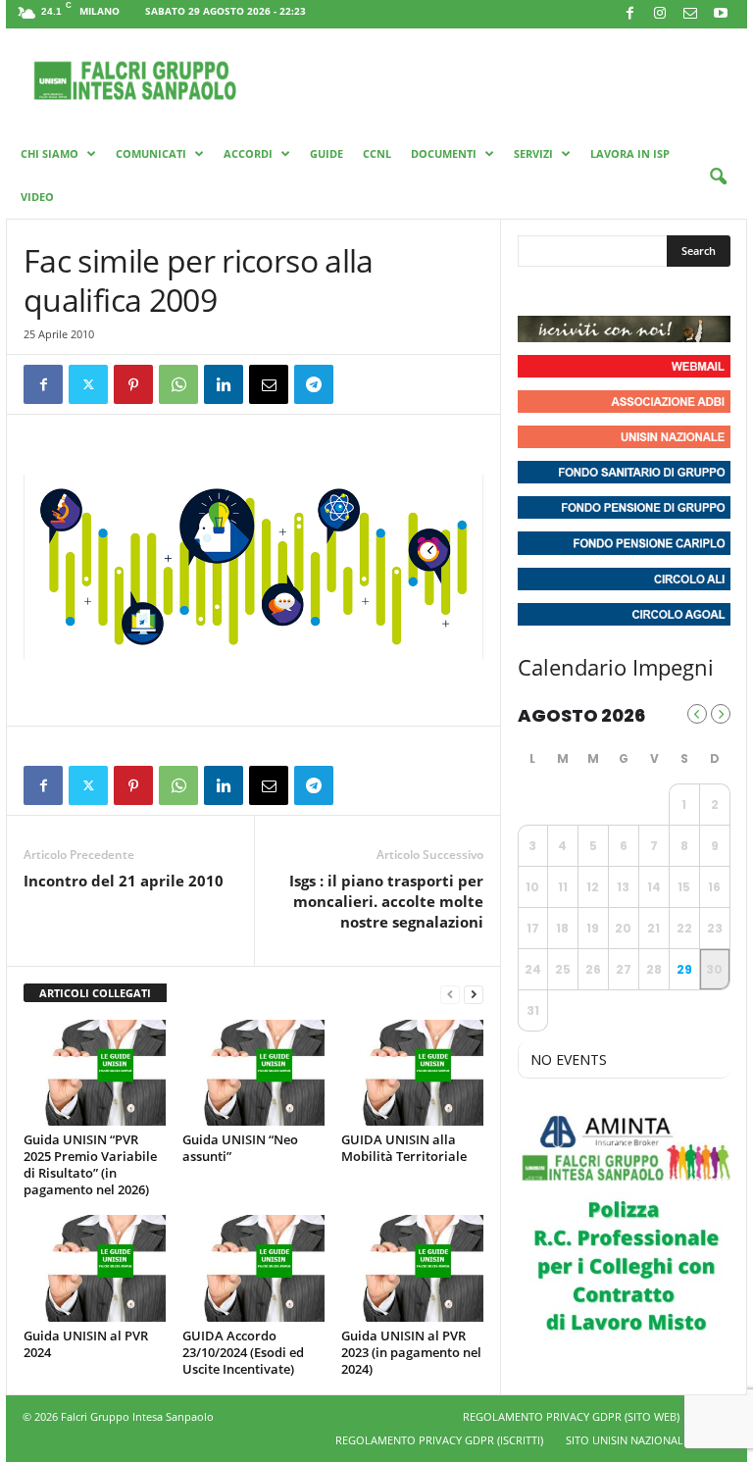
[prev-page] (450, 993)
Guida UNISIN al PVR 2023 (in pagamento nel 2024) (411, 1352)
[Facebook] (629, 14)
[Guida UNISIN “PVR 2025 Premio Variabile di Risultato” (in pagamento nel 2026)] (95, 1073)
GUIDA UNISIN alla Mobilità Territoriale (404, 1148)
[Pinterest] (133, 384)
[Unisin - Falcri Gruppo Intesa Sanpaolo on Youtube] (606, 291)
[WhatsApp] (178, 384)
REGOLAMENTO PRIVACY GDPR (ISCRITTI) (439, 1440)
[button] (717, 177)
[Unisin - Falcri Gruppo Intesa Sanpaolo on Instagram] (570, 291)
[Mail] (690, 14)
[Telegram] (313, 384)
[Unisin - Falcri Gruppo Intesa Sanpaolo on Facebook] (535, 291)
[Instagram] (660, 14)
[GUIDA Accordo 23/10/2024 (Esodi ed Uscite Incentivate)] (253, 1268)
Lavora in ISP (630, 153)
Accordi (248, 153)
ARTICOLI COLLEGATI (95, 992)
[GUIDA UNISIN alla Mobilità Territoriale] (412, 1073)
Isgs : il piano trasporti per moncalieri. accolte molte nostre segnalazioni (386, 901)
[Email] (268, 384)
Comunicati (151, 153)
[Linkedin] (223, 384)
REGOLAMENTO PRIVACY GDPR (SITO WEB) (571, 1416)
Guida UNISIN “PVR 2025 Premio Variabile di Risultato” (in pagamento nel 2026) (90, 1164)
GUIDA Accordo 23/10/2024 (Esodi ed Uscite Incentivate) (243, 1352)
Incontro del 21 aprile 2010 (124, 880)
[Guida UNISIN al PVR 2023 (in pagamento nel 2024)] (412, 1268)
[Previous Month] (697, 714)
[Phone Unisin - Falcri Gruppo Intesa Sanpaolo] (641, 291)
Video (37, 196)
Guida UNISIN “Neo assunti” (240, 1148)
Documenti (444, 153)
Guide (326, 153)
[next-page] (473, 993)
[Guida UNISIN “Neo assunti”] (253, 1073)
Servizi (533, 153)
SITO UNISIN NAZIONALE (627, 1440)
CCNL (377, 153)
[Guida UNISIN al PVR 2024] (95, 1268)
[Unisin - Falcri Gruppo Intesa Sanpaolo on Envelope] (677, 291)
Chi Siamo (49, 153)
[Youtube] (720, 14)
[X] (88, 384)
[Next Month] (720, 714)
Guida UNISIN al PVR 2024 (86, 1344)
